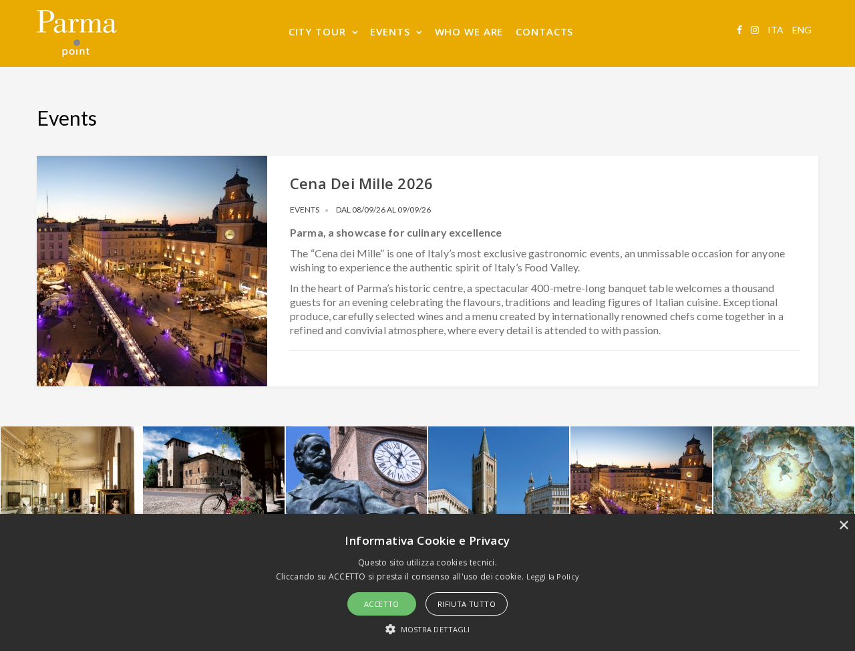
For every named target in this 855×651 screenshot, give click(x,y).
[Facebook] (739, 29)
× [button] (843, 526)
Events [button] (389, 31)
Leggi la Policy (553, 576)
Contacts (544, 31)
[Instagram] (755, 29)
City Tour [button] (317, 31)
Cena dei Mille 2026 (361, 183)
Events (304, 210)
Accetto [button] (381, 604)
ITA (775, 29)
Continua (146, 386)
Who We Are (469, 31)
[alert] (427, 582)
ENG (802, 29)
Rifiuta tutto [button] (467, 604)
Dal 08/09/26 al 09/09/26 (383, 210)
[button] (427, 628)
